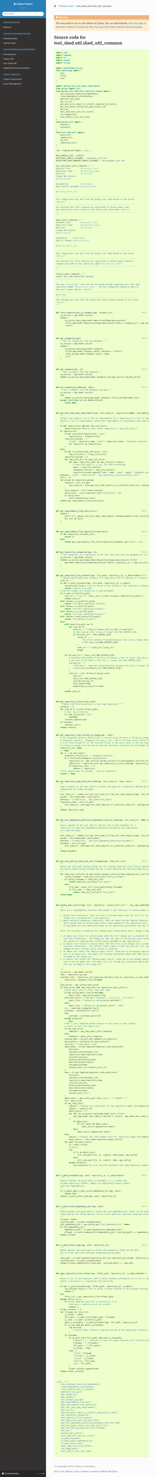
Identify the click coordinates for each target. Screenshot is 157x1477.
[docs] (144, 312)
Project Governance (13, 79)
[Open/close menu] (2, 27)
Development (10, 54)
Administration (10, 38)
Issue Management (12, 84)
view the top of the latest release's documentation (115, 27)
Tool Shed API (10, 63)
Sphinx (69, 1471)
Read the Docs (109, 1471)
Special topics (10, 43)
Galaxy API (9, 59)
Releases (7, 27)
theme (84, 1471)
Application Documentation (17, 68)
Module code (66, 6)
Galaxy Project (24, 4)
